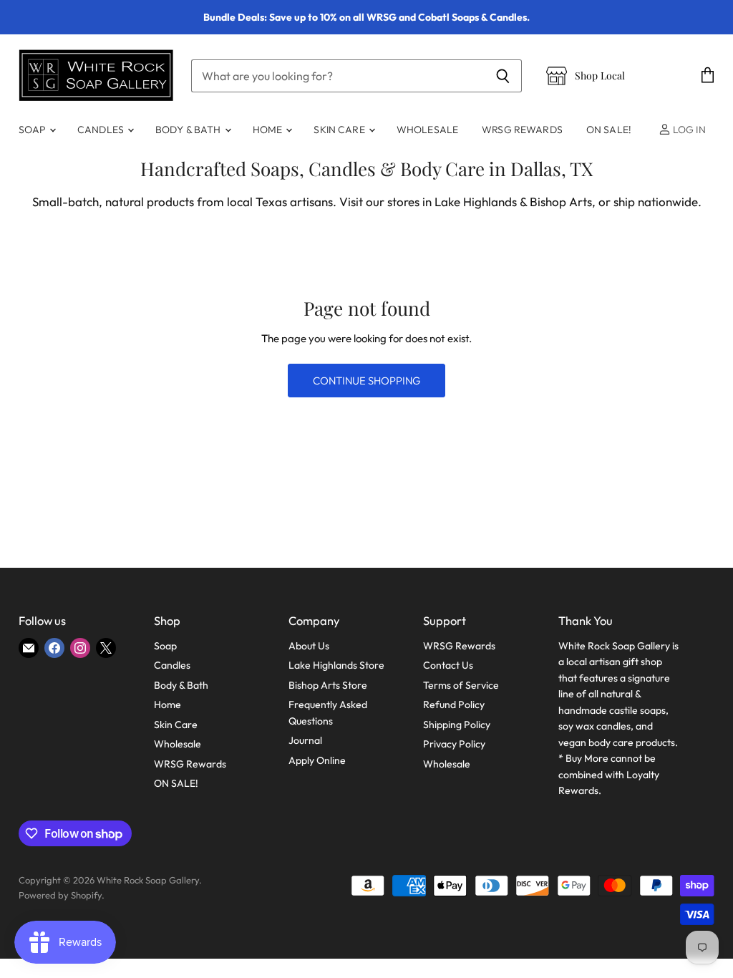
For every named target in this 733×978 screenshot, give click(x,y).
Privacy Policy (454, 743)
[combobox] (337, 75)
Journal (305, 740)
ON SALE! (608, 129)
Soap (33, 129)
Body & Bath (189, 129)
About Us (308, 645)
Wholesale (427, 129)
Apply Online (317, 760)
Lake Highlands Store (336, 665)
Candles (101, 129)
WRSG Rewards (522, 129)
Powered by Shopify (60, 895)
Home (269, 129)
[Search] (503, 75)
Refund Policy (454, 704)
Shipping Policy (456, 724)
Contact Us (448, 665)
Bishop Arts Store (327, 685)
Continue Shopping (366, 380)
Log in (688, 129)
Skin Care (340, 129)
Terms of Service (461, 685)
